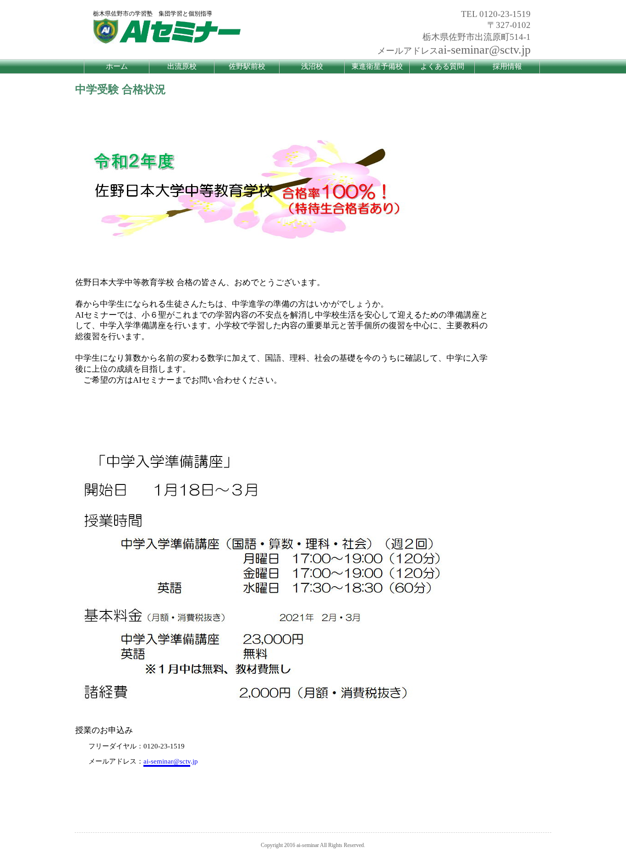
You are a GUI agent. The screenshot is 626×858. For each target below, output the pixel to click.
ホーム (117, 66)
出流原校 (182, 66)
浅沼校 (312, 66)
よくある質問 (442, 66)
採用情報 (507, 66)
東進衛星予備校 (377, 66)
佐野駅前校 (247, 66)
